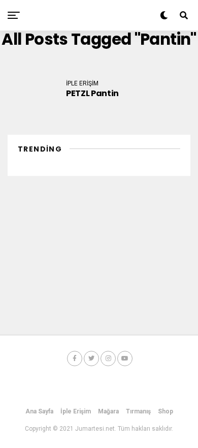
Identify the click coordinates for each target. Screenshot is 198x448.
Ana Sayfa (39, 411)
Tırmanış (138, 411)
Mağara (108, 411)
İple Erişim (75, 411)
